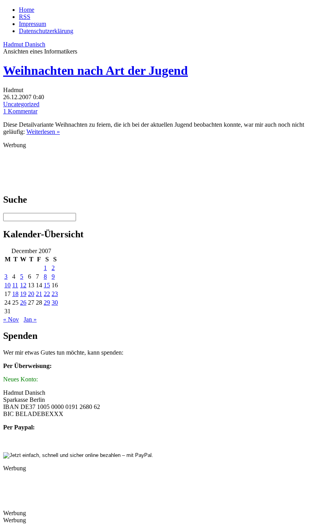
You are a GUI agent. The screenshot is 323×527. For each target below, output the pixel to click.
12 (23, 285)
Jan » (30, 319)
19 (23, 293)
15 (47, 285)
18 (15, 293)
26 (23, 302)
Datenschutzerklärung (46, 31)
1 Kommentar (20, 111)
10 (7, 285)
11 (15, 285)
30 (55, 302)
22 (47, 293)
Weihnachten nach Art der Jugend (95, 70)
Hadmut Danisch (24, 44)
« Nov (11, 319)
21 (39, 293)
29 (47, 302)
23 (55, 293)
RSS (24, 16)
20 (31, 293)
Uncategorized (21, 104)
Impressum (32, 23)
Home (26, 9)
